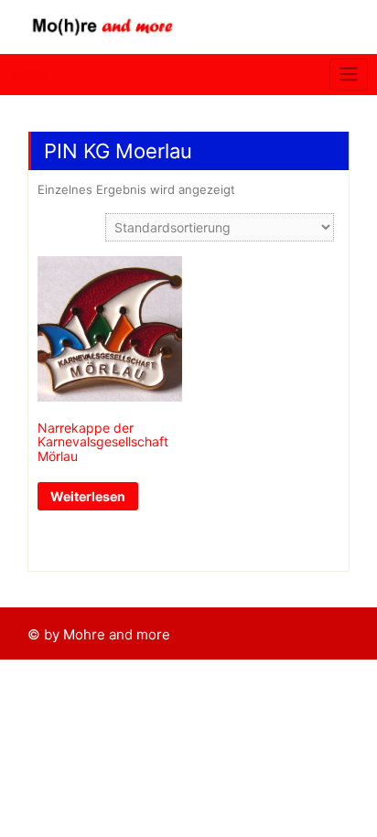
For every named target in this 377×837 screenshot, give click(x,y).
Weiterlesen (87, 496)
